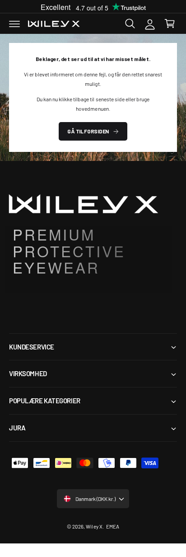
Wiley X (94, 526)
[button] (14, 23)
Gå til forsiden (88, 131)
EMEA (112, 526)
